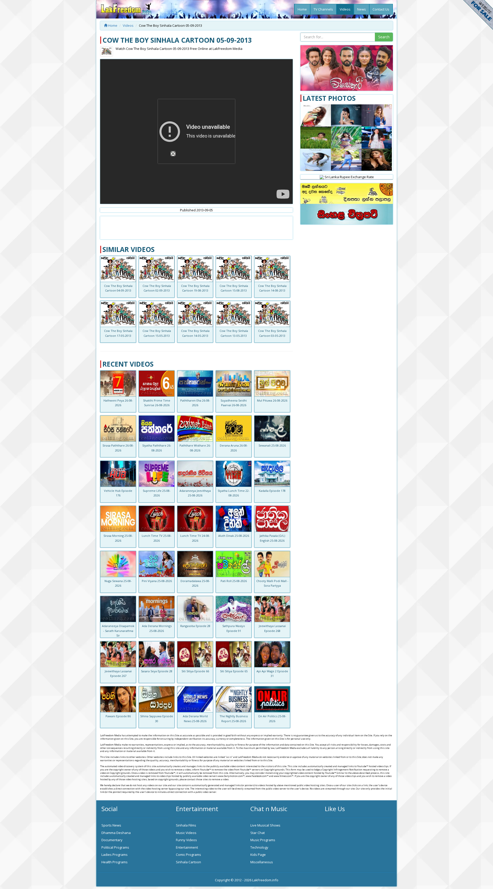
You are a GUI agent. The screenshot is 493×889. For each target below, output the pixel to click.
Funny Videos (186, 840)
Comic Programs (188, 854)
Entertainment (187, 847)
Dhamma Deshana (116, 832)
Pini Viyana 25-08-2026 (157, 581)
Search (384, 36)
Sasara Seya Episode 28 (156, 671)
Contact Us (381, 9)
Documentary (111, 840)
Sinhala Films (186, 825)
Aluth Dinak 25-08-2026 (233, 536)
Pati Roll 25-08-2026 (234, 581)
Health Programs (114, 862)
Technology (259, 847)
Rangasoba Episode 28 (195, 626)
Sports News (111, 825)
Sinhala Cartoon (188, 862)
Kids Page (258, 854)
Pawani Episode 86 (118, 716)
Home (302, 9)
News (361, 9)
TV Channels (323, 9)
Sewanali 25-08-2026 (272, 445)
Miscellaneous (261, 862)
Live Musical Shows (265, 825)
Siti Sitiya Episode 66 (195, 671)
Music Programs (262, 840)
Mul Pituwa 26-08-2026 (272, 400)
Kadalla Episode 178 (272, 491)
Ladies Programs (114, 854)
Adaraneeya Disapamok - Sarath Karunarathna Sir (118, 630)
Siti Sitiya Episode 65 (234, 671)
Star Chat (257, 832)
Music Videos (186, 832)
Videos (345, 9)
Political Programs (115, 847)
